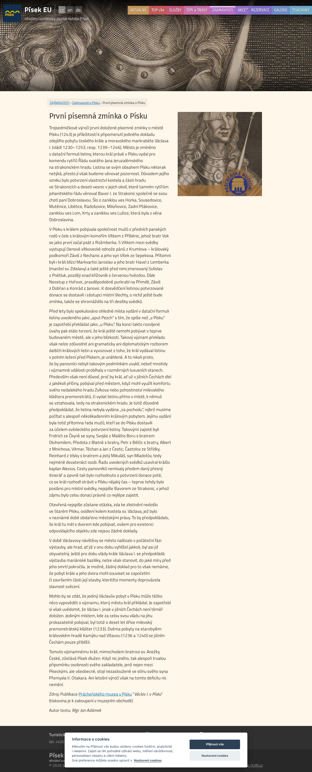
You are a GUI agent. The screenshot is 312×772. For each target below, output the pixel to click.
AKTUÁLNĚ (138, 10)
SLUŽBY (175, 10)
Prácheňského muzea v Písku (105, 694)
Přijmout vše (215, 744)
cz (62, 9)
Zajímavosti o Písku (86, 102)
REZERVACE (260, 10)
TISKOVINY (300, 10)
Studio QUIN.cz (251, 765)
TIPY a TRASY (196, 10)
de (78, 9)
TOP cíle (157, 10)
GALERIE (280, 10)
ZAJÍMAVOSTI (222, 10)
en (70, 9)
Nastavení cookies (147, 760)
